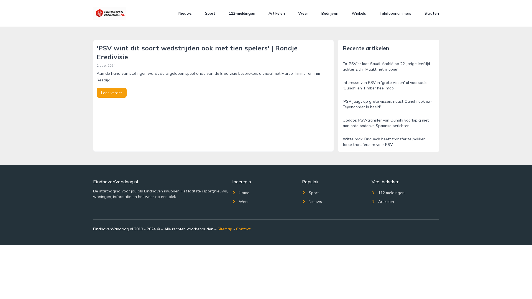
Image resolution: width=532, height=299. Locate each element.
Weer (303, 13)
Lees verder (111, 92)
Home (244, 192)
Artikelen (276, 13)
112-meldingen (242, 13)
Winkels (359, 13)
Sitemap (225, 228)
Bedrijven (329, 13)
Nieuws (185, 13)
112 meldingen (391, 192)
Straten (431, 13)
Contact (243, 228)
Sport (210, 13)
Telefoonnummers (395, 13)
